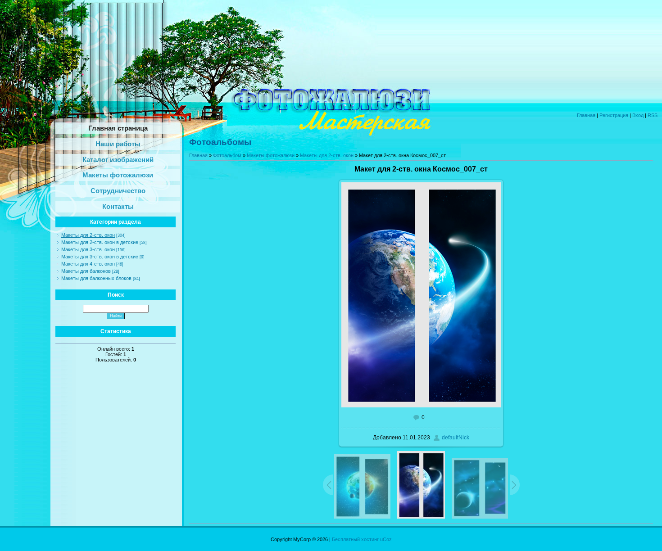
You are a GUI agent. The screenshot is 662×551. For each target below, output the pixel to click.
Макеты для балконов (86, 271)
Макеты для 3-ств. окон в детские (99, 256)
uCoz (386, 539)
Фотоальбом (227, 155)
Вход (638, 115)
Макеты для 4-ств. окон (88, 263)
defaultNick (455, 437)
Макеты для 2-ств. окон (88, 235)
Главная (586, 115)
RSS (652, 115)
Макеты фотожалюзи (271, 155)
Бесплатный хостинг (355, 539)
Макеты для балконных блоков (96, 278)
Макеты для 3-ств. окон (88, 249)
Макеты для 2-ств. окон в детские (99, 242)
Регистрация (613, 115)
